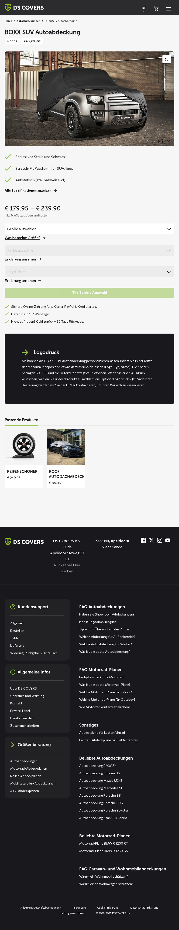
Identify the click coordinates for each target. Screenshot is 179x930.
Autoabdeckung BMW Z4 (98, 766)
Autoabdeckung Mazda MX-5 (100, 780)
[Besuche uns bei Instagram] (159, 540)
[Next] (167, 458)
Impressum (79, 907)
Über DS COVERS (23, 688)
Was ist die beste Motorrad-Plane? (105, 685)
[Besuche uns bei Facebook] (143, 540)
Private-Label (20, 711)
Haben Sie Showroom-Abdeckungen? (106, 614)
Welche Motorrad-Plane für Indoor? (105, 692)
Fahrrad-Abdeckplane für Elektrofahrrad (108, 740)
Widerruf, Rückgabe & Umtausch (34, 653)
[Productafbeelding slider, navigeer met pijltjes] (89, 98)
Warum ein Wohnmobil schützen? (103, 876)
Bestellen (17, 630)
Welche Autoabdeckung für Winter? (105, 644)
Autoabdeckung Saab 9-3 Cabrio (103, 818)
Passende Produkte (21, 420)
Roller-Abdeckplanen (25, 776)
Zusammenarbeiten (24, 725)
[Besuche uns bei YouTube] (167, 540)
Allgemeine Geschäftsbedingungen (41, 907)
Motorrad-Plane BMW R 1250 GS (103, 851)
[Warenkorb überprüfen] (156, 9)
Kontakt (16, 703)
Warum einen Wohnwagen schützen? (106, 884)
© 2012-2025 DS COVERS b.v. (113, 913)
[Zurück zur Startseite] (24, 7)
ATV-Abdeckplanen (24, 791)
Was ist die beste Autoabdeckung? (104, 651)
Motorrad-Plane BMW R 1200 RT (103, 843)
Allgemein (17, 623)
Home (8, 20)
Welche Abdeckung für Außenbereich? (107, 637)
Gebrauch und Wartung (27, 696)
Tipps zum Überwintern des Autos (104, 629)
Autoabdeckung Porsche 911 (100, 795)
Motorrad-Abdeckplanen (28, 768)
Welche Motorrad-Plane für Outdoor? (107, 699)
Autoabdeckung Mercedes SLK (102, 788)
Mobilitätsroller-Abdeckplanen (32, 783)
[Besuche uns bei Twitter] (151, 540)
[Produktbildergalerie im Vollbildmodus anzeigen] (166, 59)
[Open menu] (168, 9)
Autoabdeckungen (28, 20)
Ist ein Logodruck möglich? (98, 622)
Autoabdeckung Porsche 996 (101, 803)
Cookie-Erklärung (108, 907)
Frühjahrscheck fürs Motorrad (101, 677)
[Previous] (11, 458)
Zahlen (15, 638)
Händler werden (22, 718)
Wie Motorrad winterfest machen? (104, 707)
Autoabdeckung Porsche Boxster (103, 810)
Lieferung (17, 645)
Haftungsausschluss (72, 913)
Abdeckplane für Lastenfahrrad (102, 732)
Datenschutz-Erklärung (144, 907)
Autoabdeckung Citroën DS (99, 773)
